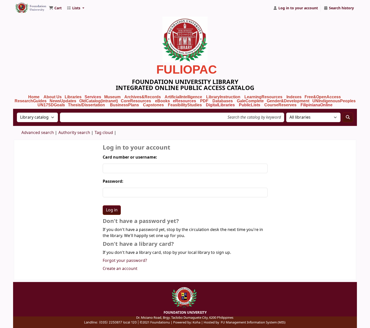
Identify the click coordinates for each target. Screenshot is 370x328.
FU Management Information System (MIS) (253, 322)
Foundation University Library (26, 6)
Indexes (294, 97)
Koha (196, 322)
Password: (113, 181)
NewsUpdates (63, 101)
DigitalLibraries (221, 105)
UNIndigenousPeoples (334, 101)
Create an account (120, 269)
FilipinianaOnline (316, 105)
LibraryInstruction (223, 97)
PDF (204, 101)
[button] (55, 8)
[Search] (348, 117)
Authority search (74, 133)
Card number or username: (130, 157)
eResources (184, 101)
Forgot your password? (125, 261)
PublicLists (249, 105)
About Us (53, 97)
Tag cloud (104, 133)
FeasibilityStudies (185, 105)
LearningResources (263, 97)
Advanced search (37, 133)
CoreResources (136, 101)
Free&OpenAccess (323, 97)
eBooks (162, 101)
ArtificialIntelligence (183, 97)
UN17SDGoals (51, 105)
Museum (113, 97)
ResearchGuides (31, 101)
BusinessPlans (124, 105)
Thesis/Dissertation (86, 105)
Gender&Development (288, 101)
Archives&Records (142, 97)
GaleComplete (250, 101)
